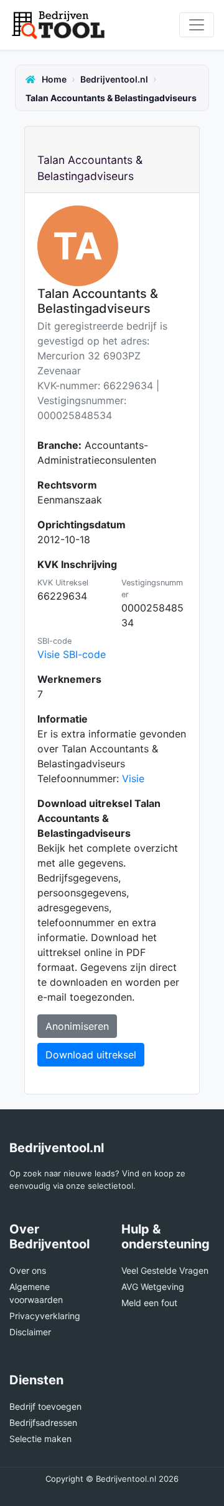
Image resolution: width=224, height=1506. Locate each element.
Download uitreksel (90, 1054)
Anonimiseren (77, 1026)
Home (53, 79)
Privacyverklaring (44, 1315)
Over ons (27, 1270)
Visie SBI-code (71, 654)
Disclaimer (30, 1332)
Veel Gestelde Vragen (164, 1270)
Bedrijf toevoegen (45, 1406)
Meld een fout (149, 1302)
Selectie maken (40, 1438)
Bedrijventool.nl (114, 79)
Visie (133, 778)
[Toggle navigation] (196, 24)
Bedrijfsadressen (43, 1422)
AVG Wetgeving (152, 1286)
